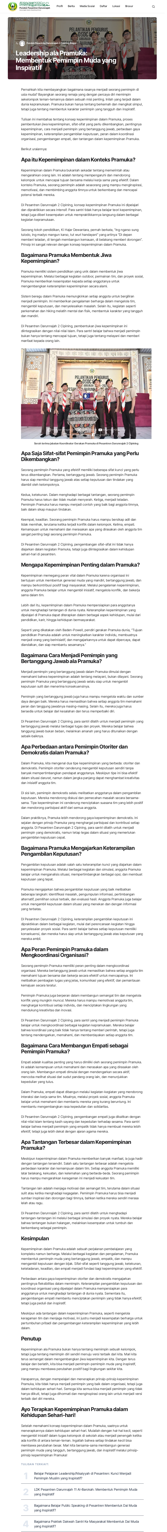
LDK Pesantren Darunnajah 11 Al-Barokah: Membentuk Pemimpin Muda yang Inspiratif (85, 1492)
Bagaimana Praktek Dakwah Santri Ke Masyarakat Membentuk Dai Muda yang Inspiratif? (86, 1524)
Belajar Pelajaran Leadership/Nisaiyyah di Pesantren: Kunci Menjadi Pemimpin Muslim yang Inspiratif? (82, 1476)
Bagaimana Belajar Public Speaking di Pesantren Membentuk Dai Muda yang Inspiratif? (85, 1508)
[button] (153, 6)
